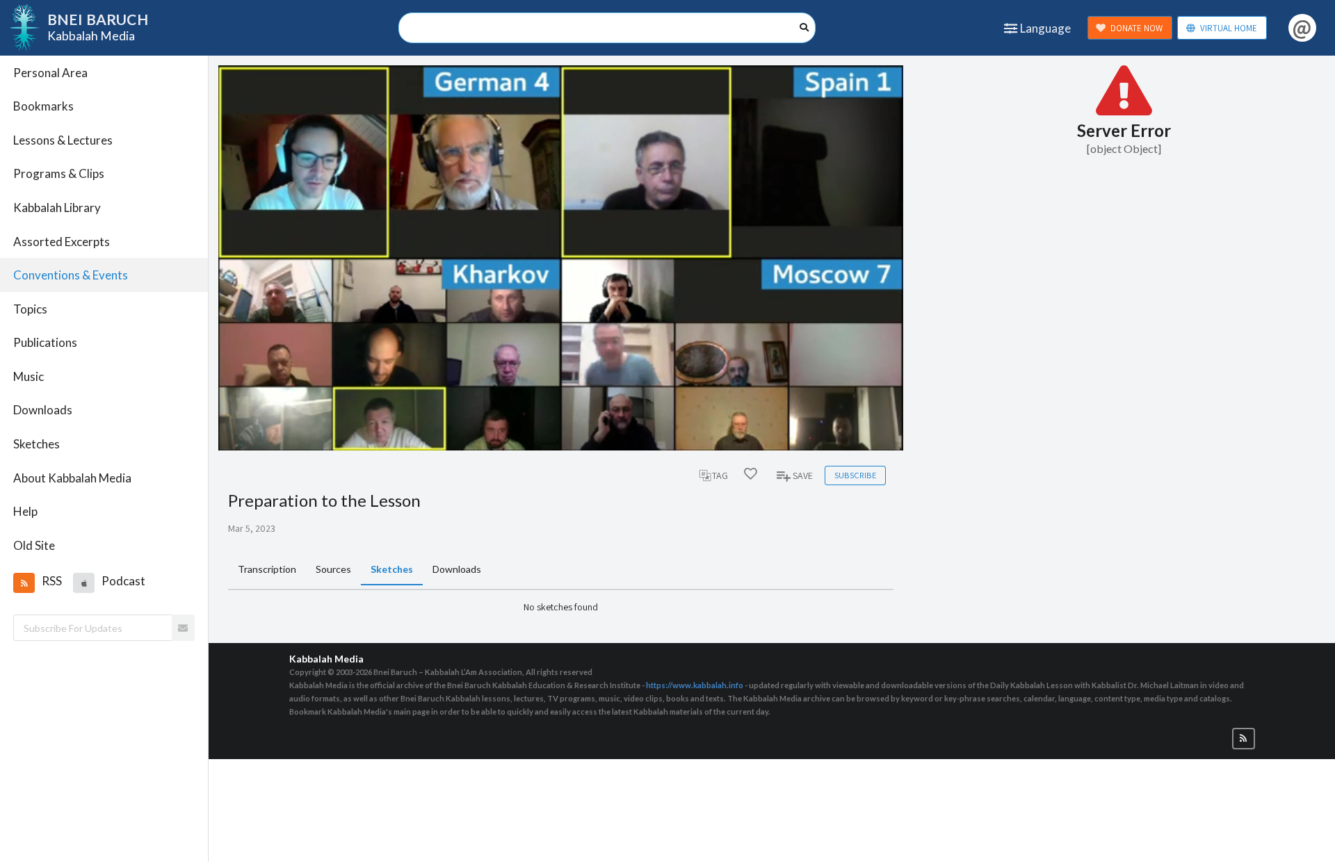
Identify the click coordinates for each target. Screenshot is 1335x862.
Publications (45, 342)
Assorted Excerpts (61, 241)
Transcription (267, 569)
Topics (30, 309)
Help (25, 511)
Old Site (34, 545)
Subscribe (855, 475)
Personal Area (50, 72)
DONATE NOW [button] (1136, 28)
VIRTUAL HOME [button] (1228, 28)
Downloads (42, 409)
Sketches (36, 444)
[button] (23, 582)
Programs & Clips (58, 173)
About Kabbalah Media (72, 478)
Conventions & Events (70, 275)
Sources (333, 569)
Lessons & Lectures (63, 140)
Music (28, 376)
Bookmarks (43, 106)
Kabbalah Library (57, 207)
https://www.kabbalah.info (694, 685)
